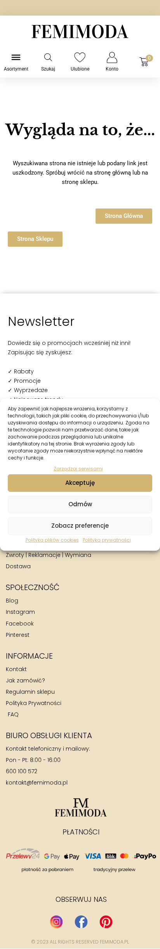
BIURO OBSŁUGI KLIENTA (49, 735)
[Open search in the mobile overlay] (48, 57)
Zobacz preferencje (80, 525)
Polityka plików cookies (52, 540)
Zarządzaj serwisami (78, 468)
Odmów (80, 504)
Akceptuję (80, 483)
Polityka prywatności (107, 540)
